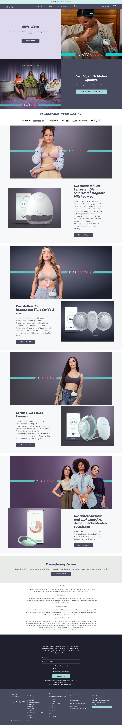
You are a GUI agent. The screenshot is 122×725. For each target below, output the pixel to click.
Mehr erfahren (83, 235)
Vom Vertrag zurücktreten (99, 707)
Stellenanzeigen (74, 700)
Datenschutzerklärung (60, 682)
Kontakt (72, 698)
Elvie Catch (30, 706)
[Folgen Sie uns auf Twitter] (16, 702)
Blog (50, 693)
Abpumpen (58, 669)
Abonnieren (61, 676)
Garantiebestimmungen (98, 702)
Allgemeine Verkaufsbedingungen (101, 700)
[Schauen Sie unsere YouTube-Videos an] (23, 702)
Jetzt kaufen (30, 41)
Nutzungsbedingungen (98, 698)
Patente (94, 704)
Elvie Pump (30, 696)
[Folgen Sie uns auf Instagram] (20, 702)
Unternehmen (74, 696)
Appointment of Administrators (79, 708)
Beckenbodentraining (62, 671)
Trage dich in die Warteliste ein (91, 92)
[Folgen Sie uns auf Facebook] (13, 702)
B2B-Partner (73, 706)
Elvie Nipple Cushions (33, 702)
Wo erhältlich (31, 717)
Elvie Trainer (30, 708)
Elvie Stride (30, 700)
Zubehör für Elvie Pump (34, 711)
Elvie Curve (30, 704)
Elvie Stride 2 (31, 698)
